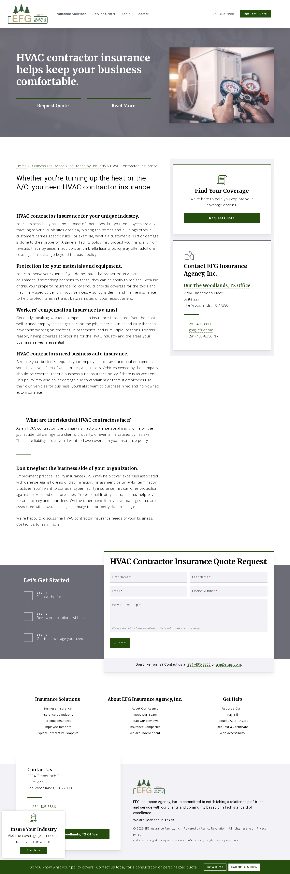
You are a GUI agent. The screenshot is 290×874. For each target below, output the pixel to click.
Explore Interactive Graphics (57, 733)
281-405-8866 (200, 323)
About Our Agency (145, 708)
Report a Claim (232, 708)
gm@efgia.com (201, 330)
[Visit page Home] (28, 14)
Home (21, 165)
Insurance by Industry (87, 165)
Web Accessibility (232, 733)
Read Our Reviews (145, 721)
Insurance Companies (145, 727)
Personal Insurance (57, 721)
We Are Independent (145, 733)
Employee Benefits (57, 727)
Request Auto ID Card (232, 721)
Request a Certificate (232, 727)
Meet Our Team (145, 714)
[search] (279, 14)
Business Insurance (48, 165)
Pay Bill (232, 714)
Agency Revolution (213, 828)
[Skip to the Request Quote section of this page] (48, 106)
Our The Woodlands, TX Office (217, 285)
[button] (222, 218)
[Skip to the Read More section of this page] (119, 106)
